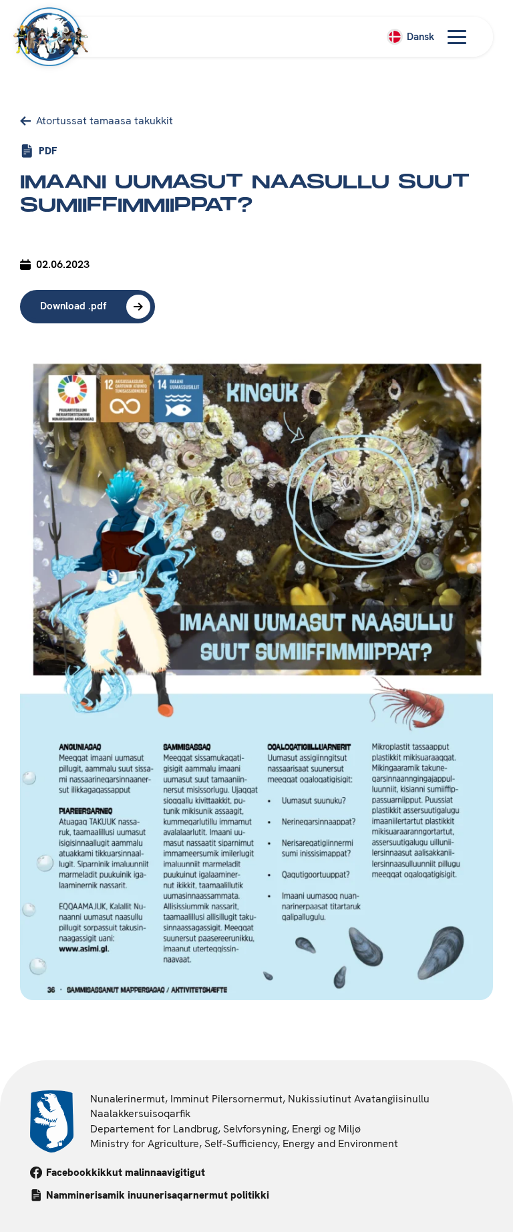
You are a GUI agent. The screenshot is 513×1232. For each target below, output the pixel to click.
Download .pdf (73, 306)
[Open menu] (457, 36)
